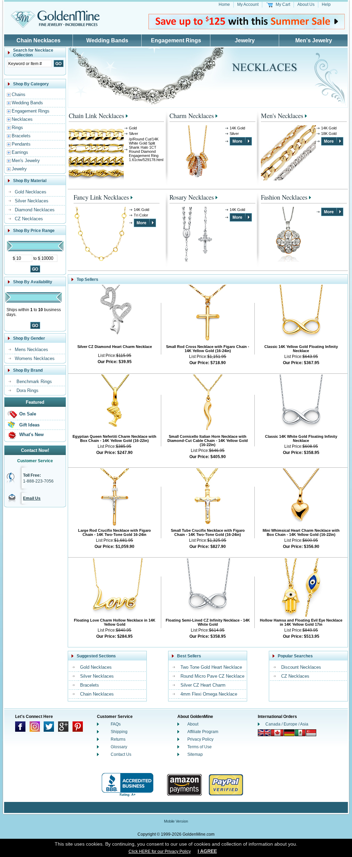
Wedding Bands (107, 40)
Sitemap (195, 754)
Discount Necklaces (301, 667)
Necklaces (22, 119)
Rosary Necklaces (191, 197)
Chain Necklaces (38, 40)
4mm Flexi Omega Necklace (208, 694)
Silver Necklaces (31, 200)
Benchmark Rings (34, 381)
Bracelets (21, 135)
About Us (306, 4)
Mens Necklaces (31, 349)
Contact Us (121, 754)
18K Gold (329, 133)
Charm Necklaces (191, 115)
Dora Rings (27, 390)
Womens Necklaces (35, 358)
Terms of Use (199, 746)
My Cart (283, 4)
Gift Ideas (29, 424)
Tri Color (141, 215)
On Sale (27, 413)
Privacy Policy (200, 739)
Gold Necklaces (30, 191)
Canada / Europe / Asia (286, 724)
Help (326, 4)
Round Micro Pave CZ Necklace (212, 676)
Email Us (32, 498)
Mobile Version (176, 821)
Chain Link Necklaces (96, 115)
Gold (133, 128)
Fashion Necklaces (284, 197)
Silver (133, 133)
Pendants (21, 144)
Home (224, 4)
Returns (118, 739)
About (192, 724)
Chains (18, 94)
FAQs (116, 724)
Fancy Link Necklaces (101, 197)
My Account (247, 4)
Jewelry (245, 40)
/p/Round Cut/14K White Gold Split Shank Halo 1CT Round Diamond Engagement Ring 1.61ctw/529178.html (146, 149)
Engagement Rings (176, 40)
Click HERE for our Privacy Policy (160, 851)
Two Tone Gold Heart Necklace (211, 667)
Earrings (20, 152)
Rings (17, 127)
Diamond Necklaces (35, 209)
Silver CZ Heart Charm (203, 685)
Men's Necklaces (282, 115)
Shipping (119, 731)
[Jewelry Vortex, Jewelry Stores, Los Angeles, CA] (127, 785)
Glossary (119, 746)
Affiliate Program (202, 731)
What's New (31, 434)
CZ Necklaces (29, 218)
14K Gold (237, 128)
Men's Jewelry (313, 40)
